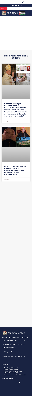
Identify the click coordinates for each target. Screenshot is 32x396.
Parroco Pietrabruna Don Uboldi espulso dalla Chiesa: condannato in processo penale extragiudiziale (15, 170)
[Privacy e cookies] (2, 350)
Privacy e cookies (8, 352)
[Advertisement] (16, 33)
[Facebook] (6, 2)
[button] (27, 2)
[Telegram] (19, 2)
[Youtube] (14, 2)
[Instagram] (10, 2)
